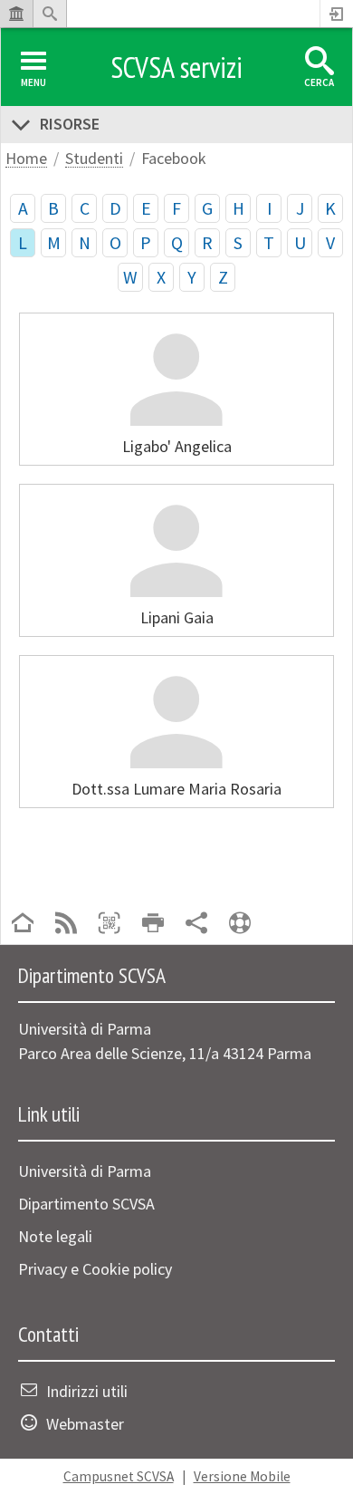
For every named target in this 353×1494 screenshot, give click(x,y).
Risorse (70, 123)
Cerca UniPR (49, 13)
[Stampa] (153, 924)
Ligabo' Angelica (177, 446)
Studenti (94, 159)
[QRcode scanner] (109, 924)
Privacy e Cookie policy (95, 1268)
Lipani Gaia (177, 617)
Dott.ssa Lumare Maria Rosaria (176, 788)
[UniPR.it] (16, 13)
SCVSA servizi (176, 67)
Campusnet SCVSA (118, 1476)
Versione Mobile (242, 1476)
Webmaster (85, 1423)
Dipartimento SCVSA (86, 1203)
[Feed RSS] (66, 924)
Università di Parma (84, 1171)
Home (26, 159)
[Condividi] (196, 924)
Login (336, 13)
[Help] (240, 924)
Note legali (55, 1236)
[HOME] (23, 924)
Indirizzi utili (87, 1391)
